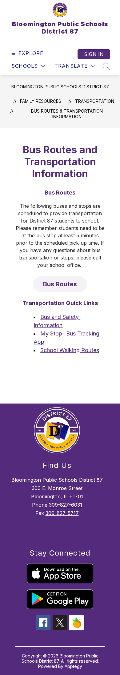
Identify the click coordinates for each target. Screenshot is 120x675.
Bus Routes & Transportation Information (67, 113)
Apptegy (73, 666)
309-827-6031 (65, 505)
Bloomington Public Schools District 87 (60, 86)
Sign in (94, 54)
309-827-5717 (62, 513)
